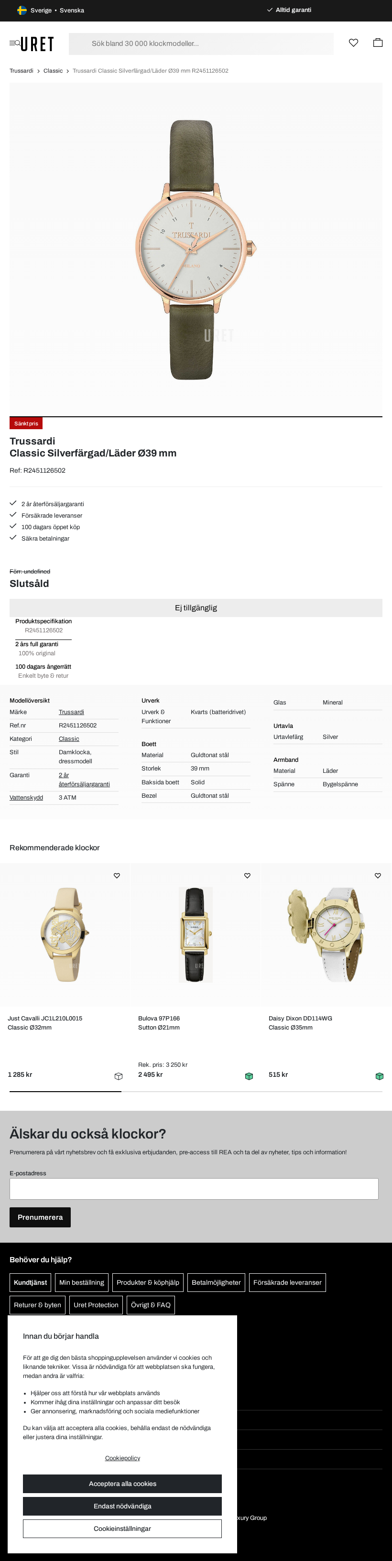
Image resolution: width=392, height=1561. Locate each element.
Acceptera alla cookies (122, 1483)
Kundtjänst (30, 1282)
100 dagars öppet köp (50, 527)
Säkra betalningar (44, 538)
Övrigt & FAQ (151, 1305)
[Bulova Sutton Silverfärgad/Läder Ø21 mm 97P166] (195, 935)
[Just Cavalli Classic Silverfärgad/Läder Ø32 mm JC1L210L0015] (65, 935)
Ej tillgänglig (196, 608)
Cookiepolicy (122, 1458)
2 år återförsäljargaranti (52, 504)
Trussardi (21, 70)
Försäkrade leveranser (51, 515)
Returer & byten (37, 1305)
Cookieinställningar (122, 1528)
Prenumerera (40, 1217)
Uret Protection (96, 1305)
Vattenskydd (26, 797)
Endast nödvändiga (123, 1506)
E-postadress (28, 1173)
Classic (53, 70)
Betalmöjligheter (216, 1282)
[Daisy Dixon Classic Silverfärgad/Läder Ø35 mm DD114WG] (326, 935)
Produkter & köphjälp (148, 1282)
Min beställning (81, 1282)
